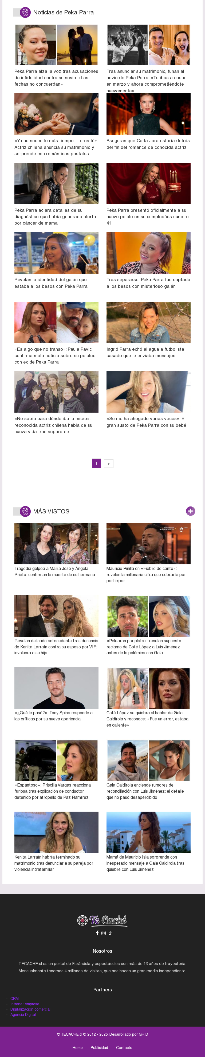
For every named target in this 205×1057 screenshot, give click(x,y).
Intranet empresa (24, 1004)
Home (78, 1048)
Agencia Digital (23, 1014)
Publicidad (99, 1048)
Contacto (124, 1048)
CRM (14, 998)
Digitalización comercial (30, 1009)
